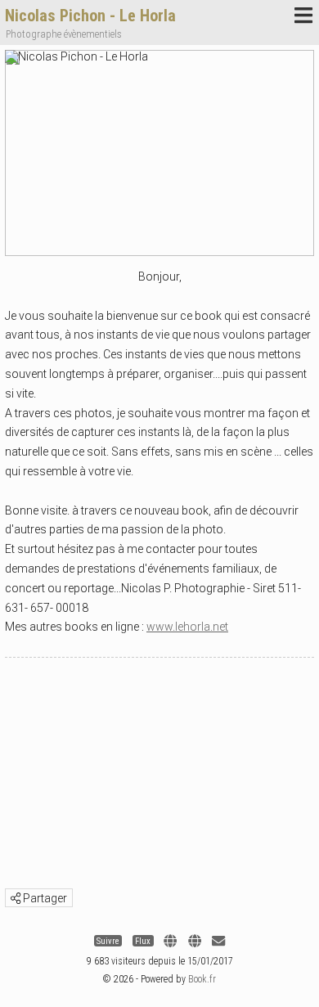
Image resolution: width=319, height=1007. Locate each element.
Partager (43, 898)
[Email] (218, 941)
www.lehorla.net (187, 626)
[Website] (170, 941)
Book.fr (202, 979)
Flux (143, 941)
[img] (15, 898)
